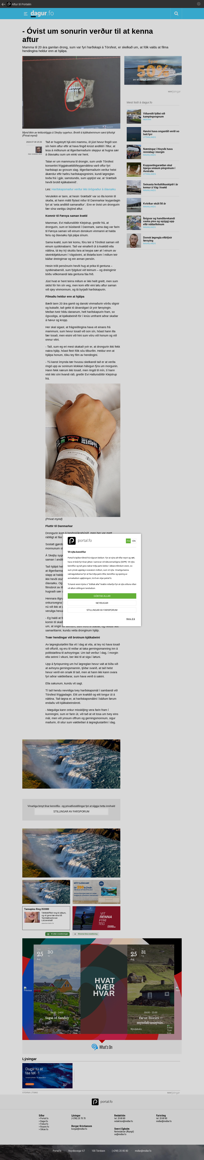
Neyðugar (102, 603)
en (133, 541)
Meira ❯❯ (130, 619)
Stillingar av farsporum (102, 610)
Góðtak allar (102, 596)
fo (128, 541)
